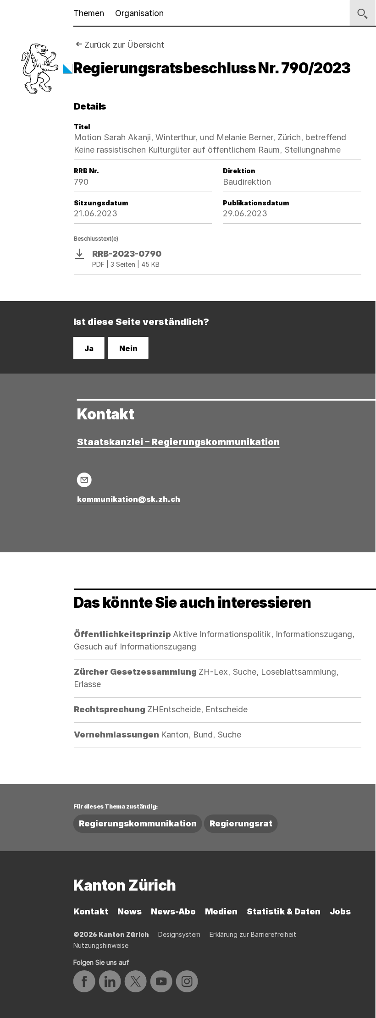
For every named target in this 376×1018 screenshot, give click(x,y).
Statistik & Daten (284, 911)
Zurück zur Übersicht (124, 45)
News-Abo (173, 911)
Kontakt (90, 911)
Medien (221, 911)
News (129, 911)
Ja (89, 348)
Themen (88, 13)
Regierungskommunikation (138, 823)
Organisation (139, 13)
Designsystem (179, 934)
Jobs (340, 911)
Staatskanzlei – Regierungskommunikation (178, 441)
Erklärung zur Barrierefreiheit (253, 934)
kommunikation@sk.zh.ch (128, 499)
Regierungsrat (241, 823)
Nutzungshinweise (100, 945)
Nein (128, 348)
